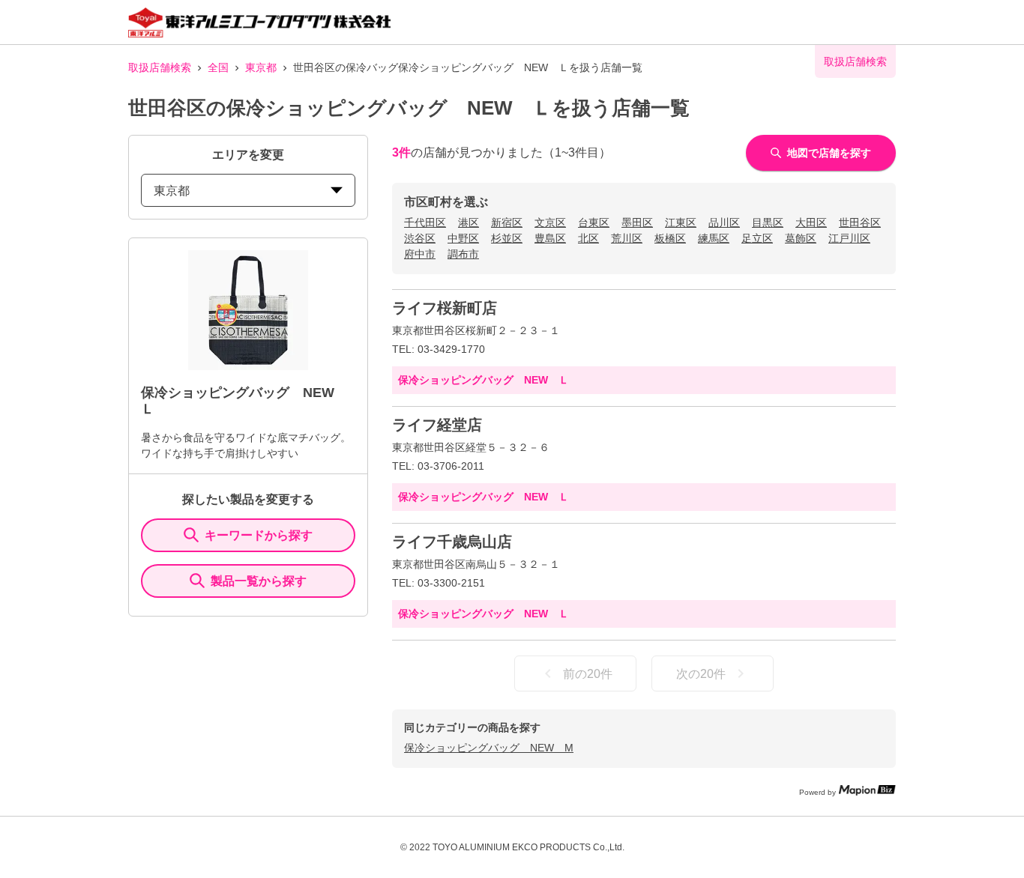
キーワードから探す (259, 535)
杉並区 (506, 238)
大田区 (811, 222)
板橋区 (670, 238)
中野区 (463, 238)
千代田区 (425, 222)
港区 (468, 222)
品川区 (724, 222)
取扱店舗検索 (159, 67)
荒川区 (626, 238)
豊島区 (550, 238)
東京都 (261, 67)
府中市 (420, 254)
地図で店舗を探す (829, 153)
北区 (588, 238)
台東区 (593, 222)
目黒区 (767, 222)
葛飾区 (800, 238)
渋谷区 (420, 238)
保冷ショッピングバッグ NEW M (488, 748)
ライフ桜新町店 (444, 308)
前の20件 (587, 673)
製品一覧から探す (259, 581)
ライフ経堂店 (437, 425)
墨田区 (637, 222)
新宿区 (506, 222)
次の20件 (701, 673)
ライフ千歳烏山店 (452, 541)
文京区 (550, 222)
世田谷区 (860, 222)
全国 (218, 67)
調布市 (463, 254)
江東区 (680, 222)
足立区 (757, 238)
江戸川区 (849, 238)
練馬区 (713, 238)
